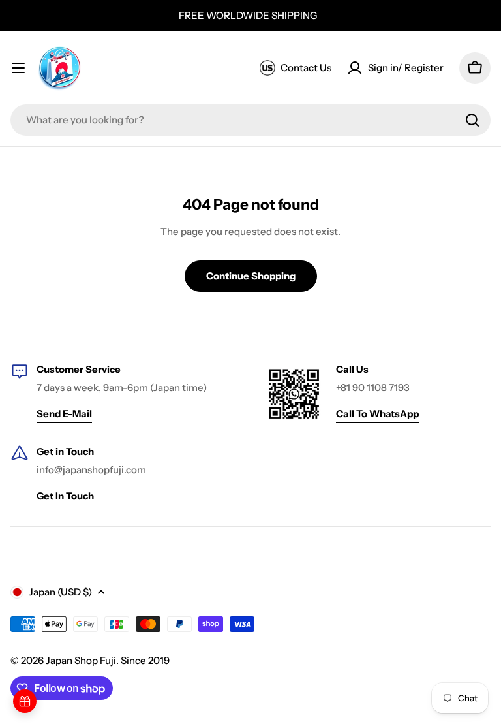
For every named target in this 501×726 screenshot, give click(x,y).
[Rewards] (25, 701)
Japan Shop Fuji (81, 660)
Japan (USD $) (60, 592)
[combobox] (250, 120)
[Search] (472, 120)
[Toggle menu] (18, 68)
